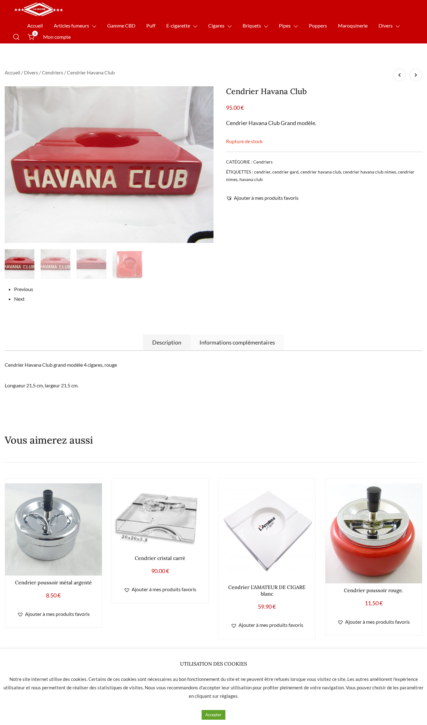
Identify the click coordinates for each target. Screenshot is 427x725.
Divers (386, 25)
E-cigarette (178, 25)
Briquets (252, 25)
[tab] (167, 342)
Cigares (216, 25)
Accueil (35, 25)
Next (19, 299)
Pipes (285, 25)
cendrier (262, 171)
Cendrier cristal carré (160, 558)
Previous (23, 289)
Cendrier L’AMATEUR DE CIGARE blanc (266, 590)
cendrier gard (285, 171)
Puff (150, 25)
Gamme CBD (121, 25)
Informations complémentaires (237, 342)
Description (166, 342)
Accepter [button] (213, 714)
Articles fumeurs (71, 25)
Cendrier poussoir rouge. (373, 590)
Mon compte (57, 37)
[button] (262, 198)
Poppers (318, 25)
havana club (251, 179)
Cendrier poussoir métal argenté (53, 582)
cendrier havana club (320, 171)
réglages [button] (229, 696)
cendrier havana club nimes (369, 171)
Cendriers (52, 72)
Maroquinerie (353, 25)
